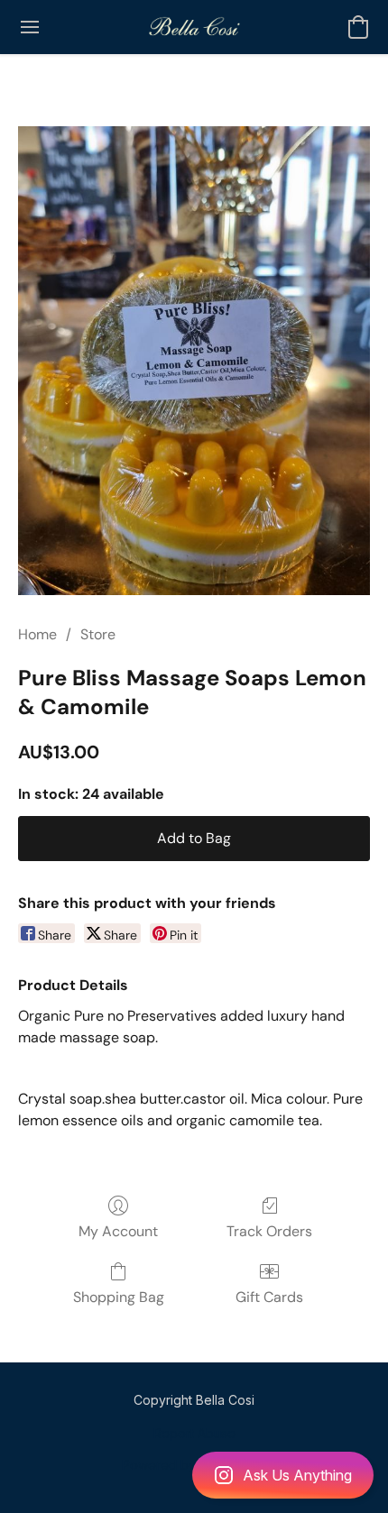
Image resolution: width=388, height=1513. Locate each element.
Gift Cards (269, 1297)
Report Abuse (194, 1433)
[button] (194, 1475)
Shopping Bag (118, 1297)
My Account (118, 1231)
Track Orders (269, 1231)
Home (37, 634)
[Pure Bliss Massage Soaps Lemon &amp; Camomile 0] (194, 360)
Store (97, 634)
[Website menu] (30, 27)
